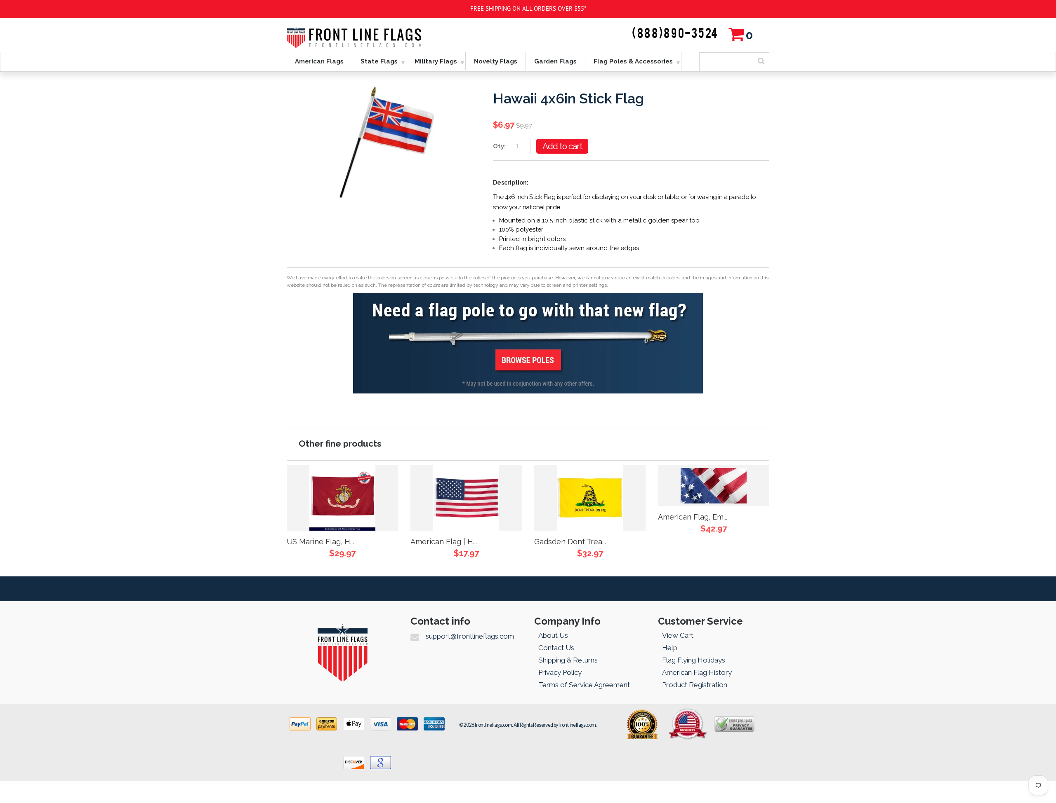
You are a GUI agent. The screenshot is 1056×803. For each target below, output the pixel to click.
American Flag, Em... (692, 517)
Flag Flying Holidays (693, 660)
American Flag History (697, 672)
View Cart (677, 635)
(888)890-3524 (675, 34)
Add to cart (562, 146)
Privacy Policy (560, 672)
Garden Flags (555, 61)
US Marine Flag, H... (320, 541)
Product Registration (694, 685)
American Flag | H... (443, 541)
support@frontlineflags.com (470, 636)
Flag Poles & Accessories (633, 61)
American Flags (319, 61)
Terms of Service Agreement (584, 685)
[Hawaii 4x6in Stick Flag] (384, 88)
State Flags (379, 61)
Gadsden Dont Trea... (570, 541)
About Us (553, 635)
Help (669, 648)
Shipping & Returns (568, 660)
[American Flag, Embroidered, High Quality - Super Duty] (713, 485)
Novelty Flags (495, 61)
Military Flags (436, 61)
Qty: (499, 146)
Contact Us (556, 648)
